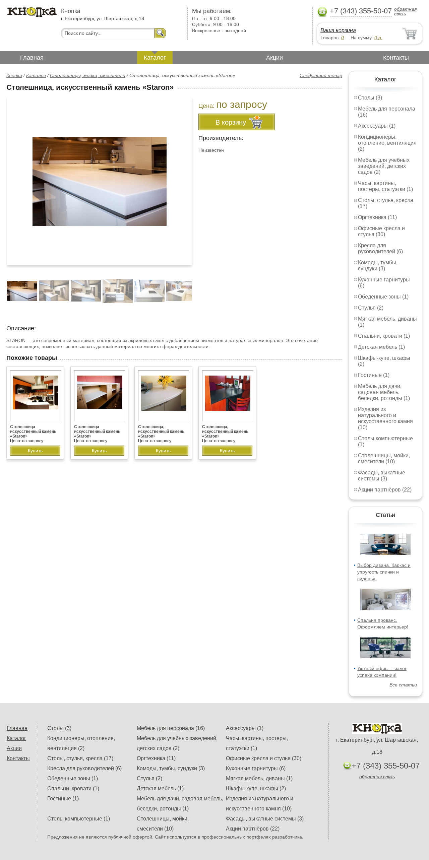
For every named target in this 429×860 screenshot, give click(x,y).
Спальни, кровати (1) (384, 336)
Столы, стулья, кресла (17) (80, 758)
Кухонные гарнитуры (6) (256, 768)
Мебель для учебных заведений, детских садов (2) (384, 166)
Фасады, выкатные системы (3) (381, 475)
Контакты (396, 57)
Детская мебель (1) (381, 347)
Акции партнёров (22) (385, 489)
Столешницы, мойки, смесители (87, 75)
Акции (274, 57)
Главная (32, 57)
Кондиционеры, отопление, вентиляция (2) (387, 143)
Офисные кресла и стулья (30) (381, 231)
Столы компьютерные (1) (78, 818)
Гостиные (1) (373, 375)
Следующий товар (321, 75)
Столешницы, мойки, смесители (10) (384, 458)
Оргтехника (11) (377, 217)
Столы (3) (370, 98)
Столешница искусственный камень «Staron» (33, 431)
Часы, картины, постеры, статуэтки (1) (385, 186)
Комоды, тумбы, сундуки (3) (377, 265)
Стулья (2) (370, 308)
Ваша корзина (338, 30)
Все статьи (403, 684)
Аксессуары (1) (376, 126)
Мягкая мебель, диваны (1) (259, 778)
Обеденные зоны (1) (383, 297)
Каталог (155, 57)
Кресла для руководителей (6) (380, 248)
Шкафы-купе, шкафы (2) (256, 788)
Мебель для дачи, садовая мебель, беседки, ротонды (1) (384, 392)
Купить (35, 450)
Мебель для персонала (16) (171, 728)
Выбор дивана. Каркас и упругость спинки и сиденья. (384, 572)
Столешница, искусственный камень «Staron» (161, 431)
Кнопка (14, 75)
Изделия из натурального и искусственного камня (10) (385, 418)
